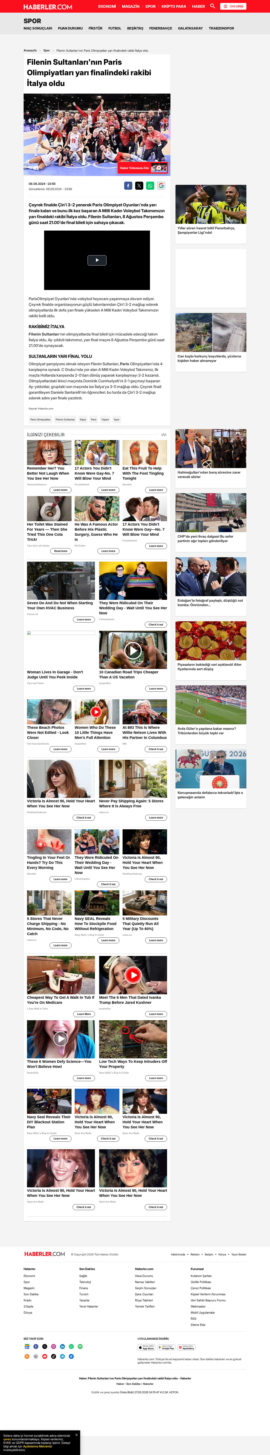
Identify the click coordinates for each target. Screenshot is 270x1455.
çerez (7, 1439)
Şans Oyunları (144, 1294)
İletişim (209, 1254)
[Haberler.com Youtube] (44, 1356)
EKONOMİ (107, 6)
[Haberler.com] (45, 1254)
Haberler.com (144, 1269)
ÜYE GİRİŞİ (236, 6)
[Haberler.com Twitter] (44, 1346)
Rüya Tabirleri (144, 1300)
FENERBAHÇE (160, 28)
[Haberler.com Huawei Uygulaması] (187, 1347)
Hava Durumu (144, 1276)
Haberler (29, 1269)
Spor (46, 50)
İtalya (83, 419)
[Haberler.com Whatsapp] (71, 1346)
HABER (198, 6)
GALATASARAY (190, 28)
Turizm (83, 1294)
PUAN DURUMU (70, 28)
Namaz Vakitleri (145, 1282)
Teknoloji (85, 1282)
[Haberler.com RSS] (27, 1356)
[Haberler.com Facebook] (35, 1346)
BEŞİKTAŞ (135, 28)
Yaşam (105, 419)
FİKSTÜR (96, 28)
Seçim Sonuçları (145, 1288)
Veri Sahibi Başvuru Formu (208, 1300)
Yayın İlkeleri (238, 1254)
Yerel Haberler (88, 1306)
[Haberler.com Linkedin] (62, 1346)
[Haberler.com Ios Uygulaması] (146, 1347)
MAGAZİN (130, 6)
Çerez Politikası (201, 1288)
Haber (120, 1383)
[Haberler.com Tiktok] (53, 1356)
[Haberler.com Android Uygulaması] (167, 1347)
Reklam (195, 1254)
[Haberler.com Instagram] (53, 1346)
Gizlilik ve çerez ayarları (105, 1392)
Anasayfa (30, 50)
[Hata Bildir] (127, 1392)
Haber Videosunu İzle (134, 168)
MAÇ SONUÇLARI (38, 28)
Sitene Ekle (198, 1324)
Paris (93, 419)
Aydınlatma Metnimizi (37, 1446)
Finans (83, 1288)
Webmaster (198, 1306)
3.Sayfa (28, 1306)
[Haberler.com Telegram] (62, 1356)
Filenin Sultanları (65, 419)
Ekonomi (29, 1276)
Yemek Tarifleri (145, 1306)
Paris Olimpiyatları (40, 419)
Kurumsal (197, 1269)
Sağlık (83, 1276)
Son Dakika (31, 1294)
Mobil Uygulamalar (203, 1312)
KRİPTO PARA (174, 6)
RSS (193, 1318)
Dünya (28, 1312)
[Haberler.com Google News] (27, 1346)
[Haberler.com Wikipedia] (35, 1356)
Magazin (29, 1288)
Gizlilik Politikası (201, 1282)
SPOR (150, 6)
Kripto (27, 1300)
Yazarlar (84, 1300)
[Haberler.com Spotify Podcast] (80, 1346)
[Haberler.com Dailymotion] (71, 1356)
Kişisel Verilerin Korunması (208, 1294)
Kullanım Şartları (201, 1276)
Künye (222, 1254)
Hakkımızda (178, 1254)
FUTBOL (114, 28)
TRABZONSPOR (221, 28)
